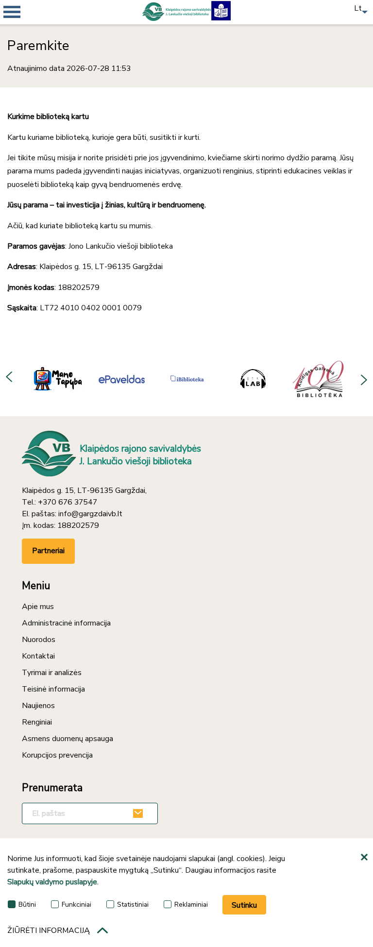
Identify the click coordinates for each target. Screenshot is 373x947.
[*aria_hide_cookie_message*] (366, 857)
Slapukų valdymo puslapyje (52, 882)
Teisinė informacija (53, 689)
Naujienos (38, 705)
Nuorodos (38, 639)
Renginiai (37, 722)
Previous (9, 378)
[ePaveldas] (121, 378)
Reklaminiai (191, 904)
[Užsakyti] (139, 813)
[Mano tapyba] (56, 378)
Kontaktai (38, 656)
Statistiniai (133, 904)
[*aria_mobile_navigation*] (29, 29)
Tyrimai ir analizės (52, 672)
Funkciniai (76, 904)
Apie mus (38, 606)
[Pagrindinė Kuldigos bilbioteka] (318, 378)
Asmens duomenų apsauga (67, 738)
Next (363, 378)
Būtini (27, 904)
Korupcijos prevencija (57, 755)
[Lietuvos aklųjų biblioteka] (253, 378)
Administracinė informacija (66, 623)
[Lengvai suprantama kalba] (221, 9)
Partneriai (48, 550)
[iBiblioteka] (187, 378)
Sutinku (244, 905)
